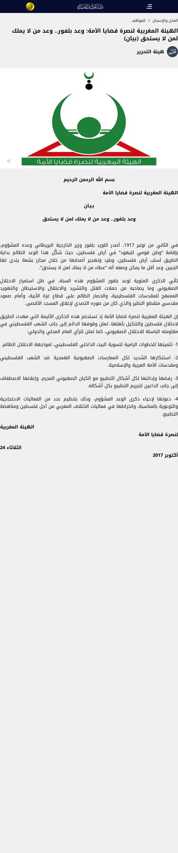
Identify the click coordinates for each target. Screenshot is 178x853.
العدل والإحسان (165, 20)
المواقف (139, 20)
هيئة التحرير (150, 51)
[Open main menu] (149, 6)
